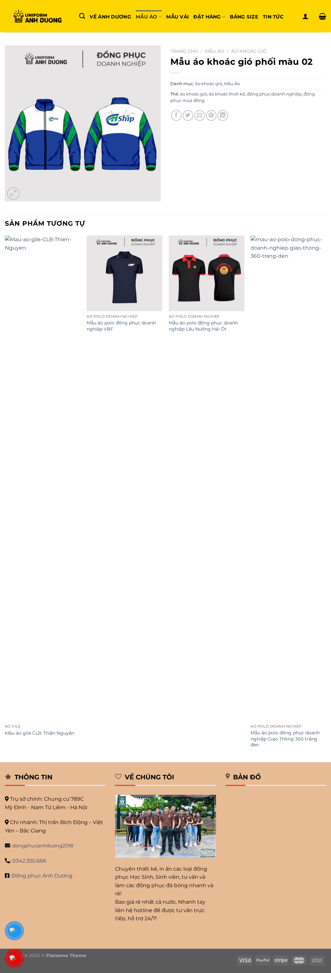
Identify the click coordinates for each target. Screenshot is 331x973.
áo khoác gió (193, 94)
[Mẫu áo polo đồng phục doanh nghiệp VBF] (124, 273)
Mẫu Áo (146, 17)
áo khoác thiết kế (227, 94)
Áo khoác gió (249, 51)
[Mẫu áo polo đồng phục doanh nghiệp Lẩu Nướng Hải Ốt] (206, 273)
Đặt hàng (207, 17)
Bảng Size (244, 17)
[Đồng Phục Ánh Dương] (37, 16)
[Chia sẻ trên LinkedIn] (223, 115)
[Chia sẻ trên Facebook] (176, 115)
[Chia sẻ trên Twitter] (188, 115)
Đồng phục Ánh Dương (42, 876)
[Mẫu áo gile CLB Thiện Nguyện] (42, 478)
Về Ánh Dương (110, 17)
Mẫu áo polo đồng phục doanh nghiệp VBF (121, 326)
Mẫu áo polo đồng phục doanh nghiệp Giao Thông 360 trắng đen (285, 739)
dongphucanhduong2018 (42, 846)
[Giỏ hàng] (322, 16)
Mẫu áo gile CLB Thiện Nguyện (39, 733)
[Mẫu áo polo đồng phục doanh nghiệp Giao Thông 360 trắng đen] (288, 478)
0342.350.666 (29, 861)
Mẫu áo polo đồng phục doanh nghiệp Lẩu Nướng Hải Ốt (203, 326)
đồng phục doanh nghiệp (274, 94)
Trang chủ (184, 51)
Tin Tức (273, 17)
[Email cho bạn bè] (199, 115)
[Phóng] (13, 193)
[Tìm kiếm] (82, 16)
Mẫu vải (177, 17)
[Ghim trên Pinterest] (211, 115)
